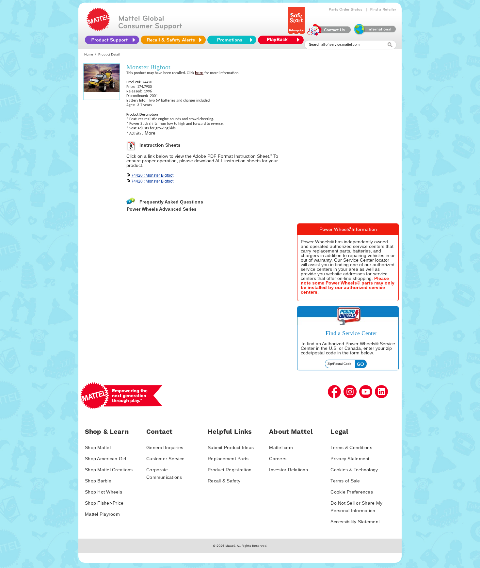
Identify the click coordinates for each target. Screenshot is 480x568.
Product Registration (229, 469)
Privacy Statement (349, 458)
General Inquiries (164, 447)
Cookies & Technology (354, 469)
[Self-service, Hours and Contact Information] (329, 34)
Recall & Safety (224, 480)
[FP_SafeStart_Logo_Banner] (297, 34)
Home (88, 54)
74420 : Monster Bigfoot (152, 175)
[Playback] (282, 40)
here (199, 73)
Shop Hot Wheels (103, 492)
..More (148, 133)
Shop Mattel (98, 447)
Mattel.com (281, 447)
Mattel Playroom (102, 514)
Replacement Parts (228, 458)
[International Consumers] (374, 34)
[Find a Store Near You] (383, 9)
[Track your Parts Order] (345, 9)
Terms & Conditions (351, 447)
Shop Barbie (98, 480)
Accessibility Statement (355, 521)
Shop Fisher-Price (104, 503)
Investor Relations (288, 469)
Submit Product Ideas (231, 447)
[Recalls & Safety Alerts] (173, 40)
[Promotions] (231, 40)
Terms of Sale (345, 480)
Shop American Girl (105, 458)
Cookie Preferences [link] (351, 492)
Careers (277, 458)
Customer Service (165, 458)
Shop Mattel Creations (109, 469)
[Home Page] (98, 29)
